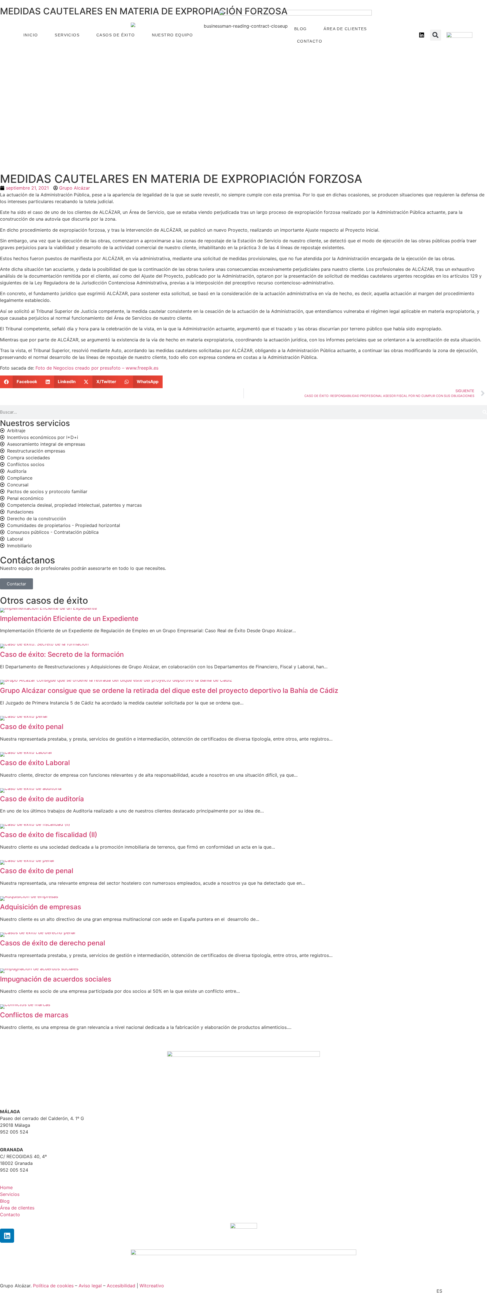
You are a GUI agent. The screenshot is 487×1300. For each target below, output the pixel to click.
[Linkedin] (7, 1236)
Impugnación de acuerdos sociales (55, 979)
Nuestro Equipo (172, 35)
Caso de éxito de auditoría (42, 799)
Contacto (309, 41)
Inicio (30, 35)
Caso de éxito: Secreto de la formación (62, 654)
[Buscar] (484, 412)
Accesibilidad (121, 1285)
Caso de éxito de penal (36, 871)
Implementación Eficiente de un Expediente (69, 618)
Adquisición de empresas (40, 907)
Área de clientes (345, 29)
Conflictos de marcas (34, 1015)
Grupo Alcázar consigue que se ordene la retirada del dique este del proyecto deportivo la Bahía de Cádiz (169, 690)
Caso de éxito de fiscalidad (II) (48, 835)
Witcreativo (152, 1285)
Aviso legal (90, 1285)
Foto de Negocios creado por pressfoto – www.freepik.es (97, 368)
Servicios (67, 35)
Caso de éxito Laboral (35, 763)
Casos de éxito (115, 35)
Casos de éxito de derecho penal (52, 943)
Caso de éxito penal (31, 727)
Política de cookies (53, 1285)
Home (6, 1187)
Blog (300, 29)
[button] (435, 35)
